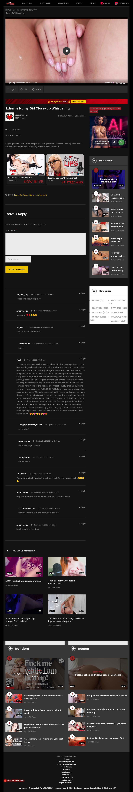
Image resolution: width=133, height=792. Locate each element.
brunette (18, 195)
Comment (10, 230)
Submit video (95, 788)
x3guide (67, 759)
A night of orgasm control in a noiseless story (35, 675)
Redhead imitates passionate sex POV (105, 738)
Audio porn (66, 772)
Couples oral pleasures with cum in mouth (107, 695)
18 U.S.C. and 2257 (109, 788)
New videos (22, 788)
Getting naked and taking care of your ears (98, 674)
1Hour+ (95, 300)
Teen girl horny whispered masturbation (61, 582)
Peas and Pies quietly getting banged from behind (20, 620)
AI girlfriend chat (66, 783)
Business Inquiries (81, 788)
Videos (16, 10)
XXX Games (66, 775)
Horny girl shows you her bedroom (117, 256)
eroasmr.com (21, 115)
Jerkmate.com (67, 777)
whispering (42, 195)
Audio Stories (118, 300)
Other (114, 312)
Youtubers (116, 321)
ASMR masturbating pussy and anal (23, 581)
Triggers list (34, 788)
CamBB (106, 3)
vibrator (32, 195)
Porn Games (66, 767)
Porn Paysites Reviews (66, 764)
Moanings (97, 312)
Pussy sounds (99, 317)
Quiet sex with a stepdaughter (108, 180)
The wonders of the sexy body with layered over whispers (66, 620)
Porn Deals (123, 3)
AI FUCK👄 (109, 83)
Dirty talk (45, 3)
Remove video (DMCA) (64, 788)
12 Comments (14, 129)
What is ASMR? (46, 788)
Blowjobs (63, 3)
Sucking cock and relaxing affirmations (117, 270)
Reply (83, 293)
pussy (25, 195)
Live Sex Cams (66, 780)
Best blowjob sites (66, 761)
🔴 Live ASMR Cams (14, 781)
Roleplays (27, 3)
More (92, 3)
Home (8, 10)
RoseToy (66, 769)
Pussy (79, 3)
